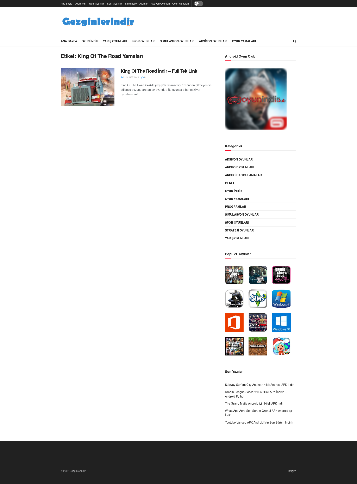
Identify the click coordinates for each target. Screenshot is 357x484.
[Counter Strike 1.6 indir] (236, 300)
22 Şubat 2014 (131, 77)
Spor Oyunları (115, 3)
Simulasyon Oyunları (136, 3)
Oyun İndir (80, 3)
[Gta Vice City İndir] (283, 276)
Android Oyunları (239, 167)
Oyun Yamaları (180, 3)
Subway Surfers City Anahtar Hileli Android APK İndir (259, 384)
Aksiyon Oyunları (160, 3)
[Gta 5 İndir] (236, 347)
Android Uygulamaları (244, 175)
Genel (230, 183)
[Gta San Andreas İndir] (236, 276)
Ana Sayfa (66, 3)
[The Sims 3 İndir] (260, 300)
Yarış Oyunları (97, 3)
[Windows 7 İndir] (283, 300)
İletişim (292, 471)
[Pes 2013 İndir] (260, 323)
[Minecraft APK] (260, 347)
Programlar (235, 206)
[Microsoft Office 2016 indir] (236, 323)
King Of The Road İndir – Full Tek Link (159, 70)
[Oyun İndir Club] (258, 100)
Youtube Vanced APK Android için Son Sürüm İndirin (259, 422)
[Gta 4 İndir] (260, 276)
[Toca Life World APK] (283, 347)
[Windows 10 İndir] (283, 323)
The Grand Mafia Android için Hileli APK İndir (254, 403)
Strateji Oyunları (240, 230)
